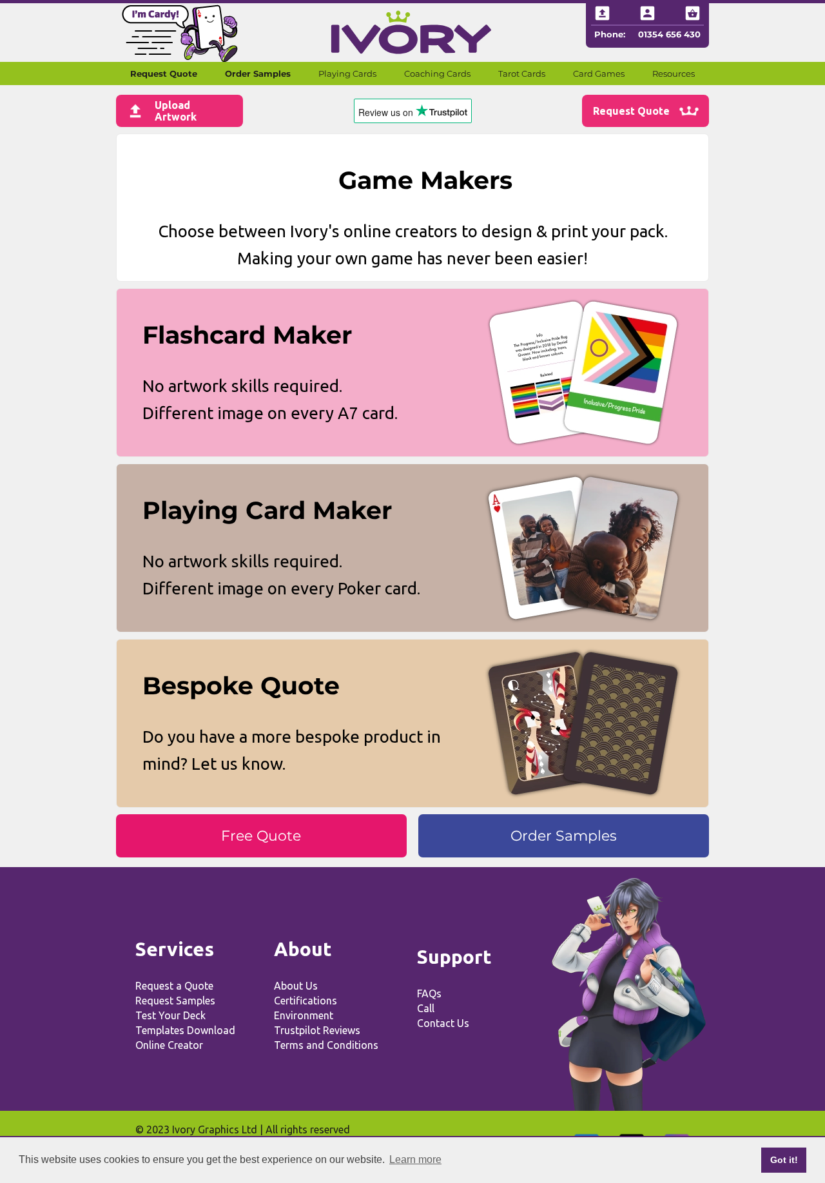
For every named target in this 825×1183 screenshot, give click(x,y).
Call (425, 1008)
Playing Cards (347, 73)
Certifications (305, 1000)
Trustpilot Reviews (317, 1030)
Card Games (599, 73)
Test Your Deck (170, 1015)
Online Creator (169, 1045)
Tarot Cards (521, 73)
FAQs (429, 993)
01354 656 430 (669, 34)
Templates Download (185, 1030)
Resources (673, 73)
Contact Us (443, 1023)
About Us (296, 986)
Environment (303, 1015)
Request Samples (175, 1000)
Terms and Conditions (326, 1045)
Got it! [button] (784, 1160)
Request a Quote (174, 986)
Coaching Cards (437, 73)
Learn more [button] (415, 1159)
